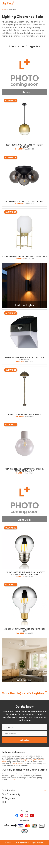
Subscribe (24, 740)
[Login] (30, 3)
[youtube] (32, 815)
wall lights (33, 760)
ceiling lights (23, 760)
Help (4, 801)
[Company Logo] (8, 3)
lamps (14, 779)
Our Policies (9, 790)
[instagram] (26, 815)
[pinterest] (21, 815)
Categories (8, 798)
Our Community (11, 794)
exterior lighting (18, 763)
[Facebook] (16, 815)
